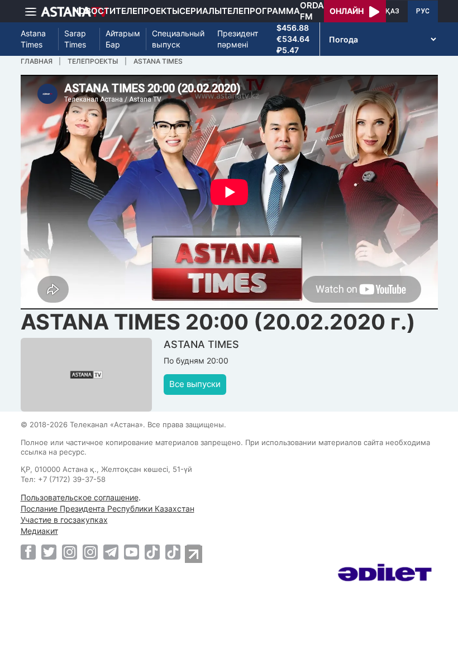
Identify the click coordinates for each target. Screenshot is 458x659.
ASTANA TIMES (158, 61)
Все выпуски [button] (195, 384)
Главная (37, 61)
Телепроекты (147, 11)
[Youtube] (131, 552)
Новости (94, 11)
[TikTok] (152, 552)
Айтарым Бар (123, 38)
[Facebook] (28, 552)
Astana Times (33, 38)
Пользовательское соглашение (80, 497)
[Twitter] (49, 552)
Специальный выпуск (178, 38)
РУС (423, 11)
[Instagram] (69, 552)
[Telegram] (111, 552)
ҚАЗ (392, 11)
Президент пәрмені (237, 38)
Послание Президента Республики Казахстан (107, 508)
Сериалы (200, 11)
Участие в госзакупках (64, 519)
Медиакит (39, 531)
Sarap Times (75, 38)
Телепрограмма (261, 11)
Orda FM (312, 11)
